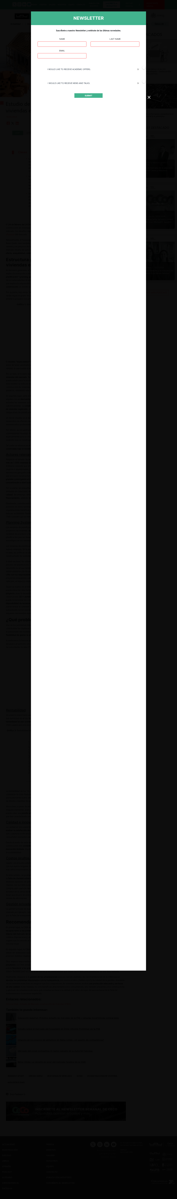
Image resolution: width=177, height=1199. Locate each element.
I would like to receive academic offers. (69, 69)
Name (62, 39)
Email (62, 50)
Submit (88, 95)
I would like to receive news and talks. (69, 83)
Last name (115, 39)
